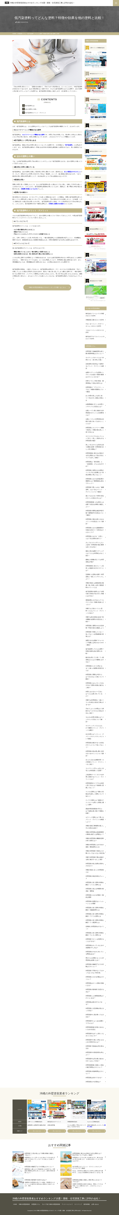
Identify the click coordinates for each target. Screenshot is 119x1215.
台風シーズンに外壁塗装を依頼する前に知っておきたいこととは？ (95, 421)
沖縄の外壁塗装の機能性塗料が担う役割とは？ (95, 839)
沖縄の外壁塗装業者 (24, 1204)
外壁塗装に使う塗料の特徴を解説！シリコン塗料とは (95, 883)
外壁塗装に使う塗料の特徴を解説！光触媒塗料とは (95, 909)
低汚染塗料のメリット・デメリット (35, 112)
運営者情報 (87, 1204)
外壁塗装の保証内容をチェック (95, 877)
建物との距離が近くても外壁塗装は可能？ (95, 561)
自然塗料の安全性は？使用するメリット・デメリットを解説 (95, 366)
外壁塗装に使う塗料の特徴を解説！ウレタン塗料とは (95, 934)
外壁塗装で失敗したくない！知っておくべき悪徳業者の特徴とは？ (95, 634)
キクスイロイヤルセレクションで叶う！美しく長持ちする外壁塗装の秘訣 (95, 438)
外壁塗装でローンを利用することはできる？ (95, 940)
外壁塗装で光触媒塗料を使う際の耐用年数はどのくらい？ (95, 352)
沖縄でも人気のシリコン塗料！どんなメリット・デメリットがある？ (95, 611)
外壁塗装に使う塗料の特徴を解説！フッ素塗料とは (95, 921)
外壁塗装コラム (35, 1204)
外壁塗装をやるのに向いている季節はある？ (95, 953)
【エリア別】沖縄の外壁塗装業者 (51, 1204)
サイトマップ (78, 1204)
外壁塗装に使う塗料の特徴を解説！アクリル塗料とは (95, 915)
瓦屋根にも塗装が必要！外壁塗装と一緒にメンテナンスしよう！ (95, 577)
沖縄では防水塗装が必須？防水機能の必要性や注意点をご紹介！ (95, 619)
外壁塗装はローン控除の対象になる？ (95, 984)
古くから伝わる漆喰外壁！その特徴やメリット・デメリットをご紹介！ (95, 762)
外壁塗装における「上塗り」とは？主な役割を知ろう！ (95, 537)
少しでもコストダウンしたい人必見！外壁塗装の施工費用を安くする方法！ (95, 545)
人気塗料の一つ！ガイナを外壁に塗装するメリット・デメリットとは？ (95, 777)
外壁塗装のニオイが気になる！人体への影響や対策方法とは (95, 668)
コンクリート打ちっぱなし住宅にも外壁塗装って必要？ (95, 769)
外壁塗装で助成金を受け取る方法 (95, 1047)
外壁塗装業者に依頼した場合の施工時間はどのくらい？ (95, 1066)
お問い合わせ (95, 1204)
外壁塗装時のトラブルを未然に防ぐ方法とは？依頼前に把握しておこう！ (95, 785)
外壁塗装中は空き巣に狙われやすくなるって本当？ (95, 1060)
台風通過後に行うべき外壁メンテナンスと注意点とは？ (95, 405)
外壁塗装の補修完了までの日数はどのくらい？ (95, 965)
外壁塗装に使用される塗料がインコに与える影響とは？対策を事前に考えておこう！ (95, 472)
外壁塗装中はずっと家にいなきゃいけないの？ (95, 1035)
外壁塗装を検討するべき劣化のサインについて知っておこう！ (95, 745)
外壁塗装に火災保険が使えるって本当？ (95, 1009)
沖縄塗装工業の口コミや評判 (95, 320)
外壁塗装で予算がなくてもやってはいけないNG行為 (95, 972)
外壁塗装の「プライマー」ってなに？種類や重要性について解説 (95, 389)
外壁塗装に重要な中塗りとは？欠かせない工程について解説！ (95, 677)
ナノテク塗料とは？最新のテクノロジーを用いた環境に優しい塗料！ (95, 802)
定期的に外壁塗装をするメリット (95, 927)
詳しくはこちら (37, 1131)
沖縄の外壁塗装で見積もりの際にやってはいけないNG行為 (95, 852)
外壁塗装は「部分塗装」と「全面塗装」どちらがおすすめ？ (95, 464)
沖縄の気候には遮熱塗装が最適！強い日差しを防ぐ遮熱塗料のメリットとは (95, 585)
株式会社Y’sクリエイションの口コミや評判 (95, 338)
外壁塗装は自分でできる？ (94, 1077)
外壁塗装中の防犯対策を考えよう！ (95, 1053)
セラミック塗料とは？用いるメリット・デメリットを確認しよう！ (95, 819)
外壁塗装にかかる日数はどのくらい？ (95, 978)
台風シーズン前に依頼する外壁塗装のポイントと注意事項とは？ (95, 413)
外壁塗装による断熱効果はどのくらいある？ (95, 997)
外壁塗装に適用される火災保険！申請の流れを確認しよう (95, 627)
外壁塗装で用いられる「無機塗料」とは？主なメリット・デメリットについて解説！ (95, 489)
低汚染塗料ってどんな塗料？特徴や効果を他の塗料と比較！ (95, 651)
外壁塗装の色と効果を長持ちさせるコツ (95, 865)
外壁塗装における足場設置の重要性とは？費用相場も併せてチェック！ (95, 481)
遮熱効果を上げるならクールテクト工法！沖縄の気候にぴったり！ (95, 602)
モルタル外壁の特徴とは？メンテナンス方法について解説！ (95, 719)
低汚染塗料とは (29, 105)
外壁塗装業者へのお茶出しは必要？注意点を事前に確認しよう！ (95, 504)
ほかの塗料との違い (31, 109)
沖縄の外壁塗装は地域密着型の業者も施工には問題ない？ (95, 833)
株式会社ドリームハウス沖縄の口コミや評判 (95, 315)
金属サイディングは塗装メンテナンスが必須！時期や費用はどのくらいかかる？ (95, 375)
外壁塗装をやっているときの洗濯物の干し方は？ (95, 946)
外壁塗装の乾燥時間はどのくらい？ (95, 1072)
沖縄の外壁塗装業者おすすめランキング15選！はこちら (47, 287)
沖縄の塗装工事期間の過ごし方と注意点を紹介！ (95, 827)
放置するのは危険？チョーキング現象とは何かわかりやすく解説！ (95, 643)
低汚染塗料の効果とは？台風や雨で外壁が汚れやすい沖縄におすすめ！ (95, 594)
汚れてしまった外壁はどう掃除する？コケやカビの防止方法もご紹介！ (95, 711)
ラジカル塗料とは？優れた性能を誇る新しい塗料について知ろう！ (95, 794)
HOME (15, 1204)
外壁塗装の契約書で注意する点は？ (95, 990)
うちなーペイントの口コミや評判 (95, 331)
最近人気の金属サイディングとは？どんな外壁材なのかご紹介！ (95, 553)
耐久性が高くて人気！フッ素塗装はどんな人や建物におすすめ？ (95, 660)
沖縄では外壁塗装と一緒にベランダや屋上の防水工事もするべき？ (95, 702)
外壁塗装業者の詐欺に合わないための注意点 (95, 1028)
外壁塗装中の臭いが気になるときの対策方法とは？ (95, 1041)
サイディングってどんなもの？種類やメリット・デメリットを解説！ (95, 728)
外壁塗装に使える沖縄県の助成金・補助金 (95, 890)
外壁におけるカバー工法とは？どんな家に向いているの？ (94, 694)
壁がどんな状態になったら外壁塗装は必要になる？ (95, 959)
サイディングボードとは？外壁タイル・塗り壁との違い (95, 359)
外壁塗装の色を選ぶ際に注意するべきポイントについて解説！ (95, 753)
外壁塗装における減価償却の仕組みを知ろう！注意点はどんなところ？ (95, 530)
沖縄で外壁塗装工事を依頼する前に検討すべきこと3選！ (95, 858)
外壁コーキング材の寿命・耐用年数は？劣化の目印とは (95, 382)
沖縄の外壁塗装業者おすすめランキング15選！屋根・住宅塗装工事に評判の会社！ (56, 1198)
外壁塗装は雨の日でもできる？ (94, 1003)
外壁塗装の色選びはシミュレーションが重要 (95, 902)
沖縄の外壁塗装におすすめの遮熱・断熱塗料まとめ (95, 846)
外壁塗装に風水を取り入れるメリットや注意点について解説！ (95, 521)
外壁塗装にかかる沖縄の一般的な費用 (95, 896)
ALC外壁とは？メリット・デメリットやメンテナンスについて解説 (95, 736)
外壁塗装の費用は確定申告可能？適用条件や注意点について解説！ (95, 513)
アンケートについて (67, 1204)
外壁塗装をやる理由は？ (93, 1081)
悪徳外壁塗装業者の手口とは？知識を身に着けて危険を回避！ (95, 811)
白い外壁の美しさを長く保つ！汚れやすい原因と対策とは (95, 398)
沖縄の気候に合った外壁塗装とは (95, 871)
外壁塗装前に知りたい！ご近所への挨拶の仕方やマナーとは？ (95, 568)
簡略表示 (47, 102)
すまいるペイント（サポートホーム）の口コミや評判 (95, 325)
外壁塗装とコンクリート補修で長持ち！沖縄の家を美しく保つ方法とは (95, 430)
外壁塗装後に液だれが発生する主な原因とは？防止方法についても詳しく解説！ (95, 455)
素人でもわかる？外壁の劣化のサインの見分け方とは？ (95, 497)
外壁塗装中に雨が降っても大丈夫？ (95, 1016)
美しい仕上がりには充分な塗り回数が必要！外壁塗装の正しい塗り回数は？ (95, 447)
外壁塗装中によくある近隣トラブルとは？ (95, 1022)
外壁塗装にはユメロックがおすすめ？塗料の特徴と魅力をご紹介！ (95, 685)
